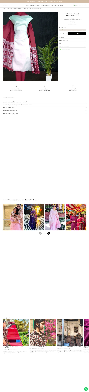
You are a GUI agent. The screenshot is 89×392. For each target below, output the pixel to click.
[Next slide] (85, 336)
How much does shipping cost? (10, 113)
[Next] (48, 233)
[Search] (79, 5)
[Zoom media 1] (30, 46)
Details (62, 37)
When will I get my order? (9, 107)
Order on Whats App (66, 49)
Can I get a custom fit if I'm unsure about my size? (15, 101)
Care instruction (64, 40)
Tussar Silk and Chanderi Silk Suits (13, 8)
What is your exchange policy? (10, 110)
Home (4, 8)
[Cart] (85, 5)
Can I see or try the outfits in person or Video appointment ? (17, 104)
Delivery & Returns (65, 46)
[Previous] (40, 233)
